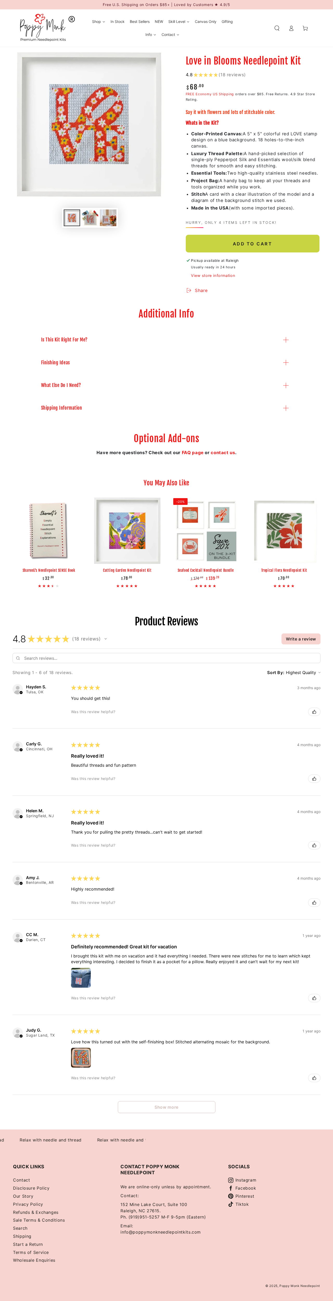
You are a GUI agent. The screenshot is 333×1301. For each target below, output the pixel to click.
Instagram (246, 1180)
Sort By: (275, 672)
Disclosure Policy (31, 1188)
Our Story (23, 1196)
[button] (277, 28)
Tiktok (242, 1204)
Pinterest (244, 1196)
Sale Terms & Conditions (39, 1220)
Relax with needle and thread (40, 1140)
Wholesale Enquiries (34, 1260)
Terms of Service (31, 1252)
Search (20, 1228)
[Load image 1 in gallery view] (72, 218)
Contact (21, 1180)
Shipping (22, 1236)
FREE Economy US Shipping (210, 94)
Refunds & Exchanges (36, 1212)
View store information (213, 275)
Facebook (245, 1188)
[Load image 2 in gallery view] (90, 218)
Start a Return (28, 1244)
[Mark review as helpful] (314, 712)
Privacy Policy (28, 1204)
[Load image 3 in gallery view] (108, 218)
